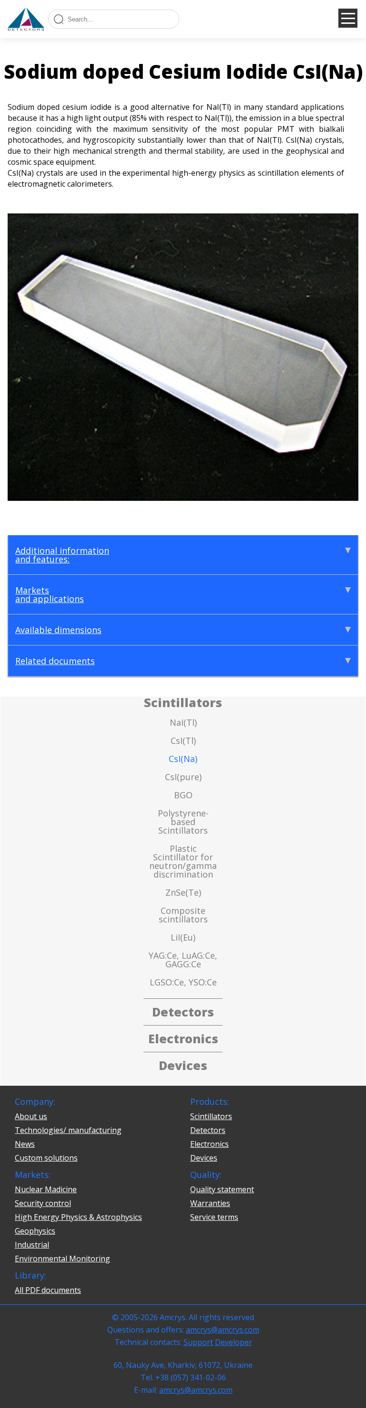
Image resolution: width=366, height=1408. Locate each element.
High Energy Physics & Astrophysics (78, 1217)
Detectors (207, 1130)
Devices (203, 1158)
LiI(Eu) (183, 937)
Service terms (214, 1217)
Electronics (209, 1144)
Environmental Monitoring (62, 1258)
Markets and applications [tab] (49, 594)
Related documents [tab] (55, 661)
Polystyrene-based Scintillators (183, 821)
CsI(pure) (183, 777)
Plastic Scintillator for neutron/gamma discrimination (183, 861)
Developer (233, 1342)
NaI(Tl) (183, 722)
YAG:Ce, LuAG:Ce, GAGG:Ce (183, 960)
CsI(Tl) (183, 740)
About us (31, 1116)
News (25, 1144)
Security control (43, 1203)
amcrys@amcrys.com (222, 1330)
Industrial (32, 1244)
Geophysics (35, 1231)
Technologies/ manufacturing (68, 1130)
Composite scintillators (183, 915)
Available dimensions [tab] (58, 629)
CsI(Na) (183, 758)
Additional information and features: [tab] (62, 555)
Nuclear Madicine (46, 1189)
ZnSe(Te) (183, 892)
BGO (183, 795)
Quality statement (222, 1189)
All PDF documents (48, 1290)
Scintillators (211, 1116)
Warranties (210, 1203)
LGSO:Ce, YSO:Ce (183, 982)
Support (198, 1342)
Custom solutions (46, 1158)
